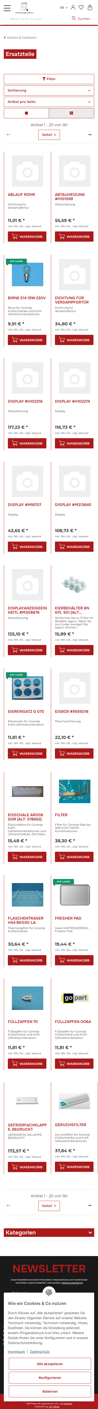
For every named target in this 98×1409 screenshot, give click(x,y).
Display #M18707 (24, 505)
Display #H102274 (72, 401)
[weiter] (89, 135)
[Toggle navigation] (7, 8)
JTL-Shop (54, 1406)
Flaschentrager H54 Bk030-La (26, 920)
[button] (73, 8)
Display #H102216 (25, 401)
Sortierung (17, 90)
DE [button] (62, 7)
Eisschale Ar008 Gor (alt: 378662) (25, 817)
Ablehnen (50, 1391)
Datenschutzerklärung (72, 1282)
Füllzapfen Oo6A (73, 1022)
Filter (51, 79)
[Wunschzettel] (81, 7)
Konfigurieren (50, 1378)
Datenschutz (40, 1351)
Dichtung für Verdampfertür (72, 300)
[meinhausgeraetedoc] (25, 8)
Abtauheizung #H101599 (70, 197)
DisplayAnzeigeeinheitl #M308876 (27, 610)
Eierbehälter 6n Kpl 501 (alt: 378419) (72, 610)
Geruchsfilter (70, 1125)
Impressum (16, 1351)
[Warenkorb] (89, 7)
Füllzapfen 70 (23, 1022)
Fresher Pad (68, 918)
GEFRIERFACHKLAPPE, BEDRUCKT (27, 1127)
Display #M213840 (73, 505)
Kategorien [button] (21, 1232)
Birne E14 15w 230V (27, 298)
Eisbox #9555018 (71, 711)
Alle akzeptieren (50, 1364)
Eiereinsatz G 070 (26, 711)
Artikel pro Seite (22, 102)
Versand (36, 226)
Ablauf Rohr (21, 195)
